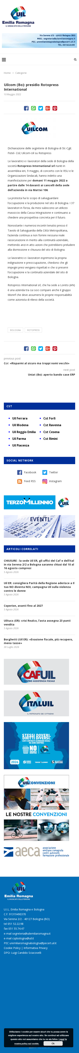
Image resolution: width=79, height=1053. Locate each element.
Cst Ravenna (52, 425)
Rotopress (33, 330)
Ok (53, 1043)
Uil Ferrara (19, 418)
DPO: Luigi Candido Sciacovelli (22, 953)
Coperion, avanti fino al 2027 (23, 605)
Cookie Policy (12, 948)
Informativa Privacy (36, 948)
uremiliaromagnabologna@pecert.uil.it (33, 943)
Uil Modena (20, 425)
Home (7, 73)
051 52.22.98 (15, 924)
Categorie (21, 73)
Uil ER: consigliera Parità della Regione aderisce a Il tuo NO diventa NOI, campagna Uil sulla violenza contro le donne (39, 586)
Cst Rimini (50, 439)
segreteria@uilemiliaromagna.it (31, 933)
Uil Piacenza (20, 445)
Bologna (15, 330)
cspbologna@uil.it (23, 938)
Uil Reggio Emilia (24, 432)
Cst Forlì (49, 418)
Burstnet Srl (44, 1047)
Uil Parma (19, 439)
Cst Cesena (51, 432)
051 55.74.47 (16, 928)
